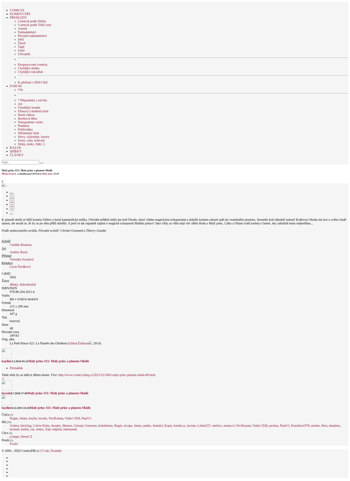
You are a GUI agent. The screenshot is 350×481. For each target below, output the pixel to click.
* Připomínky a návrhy (32, 100)
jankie (147, 425)
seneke (315, 425)
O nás (45, 450)
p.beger (14, 436)
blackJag (25, 425)
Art (20, 104)
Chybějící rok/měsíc (30, 72)
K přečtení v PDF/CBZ (33, 82)
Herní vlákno (26, 115)
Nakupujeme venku (30, 122)
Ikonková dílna (27, 118)
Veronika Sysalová (22, 259)
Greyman (91, 425)
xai (32, 429)
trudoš (25, 429)
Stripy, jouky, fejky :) (31, 144)
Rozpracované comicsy (33, 64)
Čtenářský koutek (29, 107)
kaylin (6, 361)
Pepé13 (86, 418)
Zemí (21, 50)
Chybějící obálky (29, 68)
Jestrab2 (158, 425)
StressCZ (26, 436)
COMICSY (17, 10)
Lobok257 (204, 425)
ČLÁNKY (17, 155)
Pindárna (23, 125)
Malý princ (47, 173)
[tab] (11, 193)
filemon (67, 425)
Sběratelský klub (28, 133)
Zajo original (53, 429)
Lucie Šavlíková (20, 266)
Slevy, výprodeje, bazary (33, 136)
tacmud (14, 429)
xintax (40, 429)
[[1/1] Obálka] (4, 185)
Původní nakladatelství (32, 35)
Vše (20, 89)
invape (128, 425)
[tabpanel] (175, 362)
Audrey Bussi (18, 252)
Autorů (22, 28)
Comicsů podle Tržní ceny (34, 25)
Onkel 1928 (72, 418)
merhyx (217, 425)
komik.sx (179, 425)
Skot (324, 425)
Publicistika (25, 129)
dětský (14, 284)
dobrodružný (28, 284)
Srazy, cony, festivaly (31, 140)
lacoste (6, 393)
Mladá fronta (8, 173)
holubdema (105, 425)
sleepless (334, 425)
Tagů (21, 46)
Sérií (21, 39)
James (23, 418)
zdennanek (70, 429)
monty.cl (229, 425)
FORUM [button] (15, 86)
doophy (56, 425)
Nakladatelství (27, 32)
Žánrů (22, 43)
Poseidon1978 (300, 425)
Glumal (78, 425)
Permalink (16, 368)
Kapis (168, 425)
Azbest (14, 425)
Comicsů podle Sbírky (32, 21)
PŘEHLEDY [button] (18, 17)
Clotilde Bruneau (21, 244)
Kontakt (56, 450)
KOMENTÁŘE (20, 14)
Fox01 (14, 444)
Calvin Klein (41, 425)
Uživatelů (24, 54)
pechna (273, 425)
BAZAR (15, 147)
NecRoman (56, 418)
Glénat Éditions (79, 343)
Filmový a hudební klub (33, 111)
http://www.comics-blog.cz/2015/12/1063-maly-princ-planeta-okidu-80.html (106, 375)
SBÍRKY (16, 151)
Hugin (14, 418)
